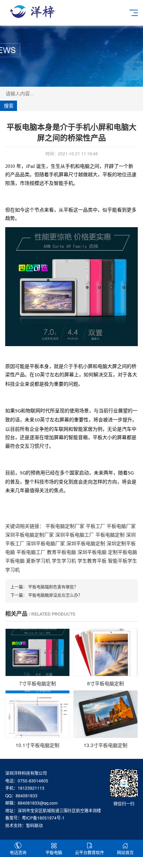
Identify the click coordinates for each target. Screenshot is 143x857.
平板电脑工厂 (30, 551)
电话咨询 (18, 852)
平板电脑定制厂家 (64, 525)
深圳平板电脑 (92, 551)
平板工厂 (95, 525)
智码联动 (34, 825)
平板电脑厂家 (121, 525)
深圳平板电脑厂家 (45, 543)
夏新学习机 (38, 560)
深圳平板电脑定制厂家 (29, 534)
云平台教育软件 (89, 852)
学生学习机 (64, 560)
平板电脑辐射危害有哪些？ (53, 587)
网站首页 (125, 852)
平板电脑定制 (110, 534)
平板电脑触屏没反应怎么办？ (55, 595)
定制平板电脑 (122, 551)
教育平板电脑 (61, 551)
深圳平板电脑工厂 (74, 534)
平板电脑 (15, 560)
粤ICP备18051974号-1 (43, 818)
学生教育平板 (92, 560)
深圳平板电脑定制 (85, 543)
